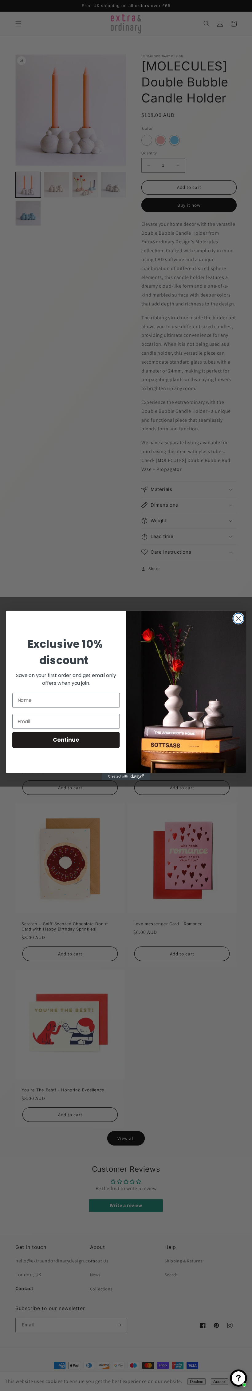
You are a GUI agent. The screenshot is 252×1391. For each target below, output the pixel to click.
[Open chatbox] (238, 1378)
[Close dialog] (238, 618)
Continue (66, 739)
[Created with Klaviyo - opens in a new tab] (126, 776)
